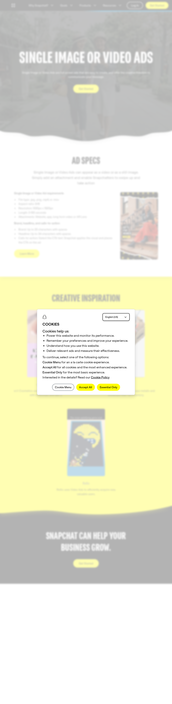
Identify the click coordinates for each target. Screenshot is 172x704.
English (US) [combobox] (111, 316)
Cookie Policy (100, 377)
